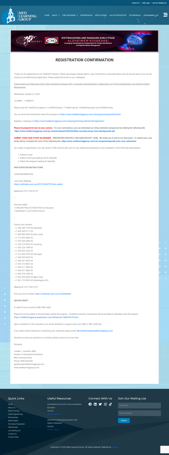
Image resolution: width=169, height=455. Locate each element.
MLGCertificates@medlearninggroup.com (95, 331)
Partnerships (86, 15)
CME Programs (69, 15)
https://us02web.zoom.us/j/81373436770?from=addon (38, 184)
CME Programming (15, 414)
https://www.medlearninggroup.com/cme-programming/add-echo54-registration (69, 121)
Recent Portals (13, 411)
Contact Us (12, 434)
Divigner (115, 447)
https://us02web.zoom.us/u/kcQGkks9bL (53, 294)
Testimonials (135, 15)
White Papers (101, 15)
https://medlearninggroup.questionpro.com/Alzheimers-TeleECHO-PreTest (46, 317)
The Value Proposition (16, 424)
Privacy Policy (13, 437)
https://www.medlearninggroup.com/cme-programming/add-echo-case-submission (99, 141)
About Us (11, 408)
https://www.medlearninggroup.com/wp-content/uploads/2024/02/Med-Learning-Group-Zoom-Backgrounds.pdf (64, 131)
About (55, 15)
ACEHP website (53, 430)
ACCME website (53, 414)
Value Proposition (117, 15)
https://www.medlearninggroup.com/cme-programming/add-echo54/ (90, 114)
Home (47, 15)
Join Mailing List (150, 15)
